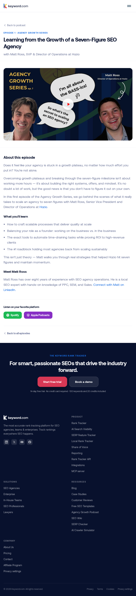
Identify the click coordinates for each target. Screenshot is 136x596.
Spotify (15, 315)
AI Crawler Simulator (83, 530)
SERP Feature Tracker (84, 435)
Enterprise (9, 494)
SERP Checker (80, 524)
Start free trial (52, 381)
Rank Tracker (79, 423)
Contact (8, 559)
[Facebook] (30, 442)
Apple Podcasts (40, 315)
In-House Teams (13, 500)
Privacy (90, 589)
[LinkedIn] (6, 442)
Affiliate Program (13, 565)
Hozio (43, 207)
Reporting (77, 453)
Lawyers (8, 512)
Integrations (78, 465)
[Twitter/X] (14, 442)
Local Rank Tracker (82, 441)
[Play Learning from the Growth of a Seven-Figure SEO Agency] (68, 104)
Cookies (110, 589)
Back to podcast (16, 25)
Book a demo (84, 381)
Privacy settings (12, 571)
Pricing (7, 553)
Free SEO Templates (83, 506)
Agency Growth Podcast (85, 512)
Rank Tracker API (81, 459)
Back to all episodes (18, 333)
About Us (9, 547)
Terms (100, 589)
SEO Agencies (12, 488)
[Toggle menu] (129, 6)
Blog (74, 488)
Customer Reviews (82, 500)
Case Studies (79, 494)
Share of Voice (80, 447)
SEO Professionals (14, 506)
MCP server (78, 471)
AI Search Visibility (82, 429)
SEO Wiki (77, 518)
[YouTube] (22, 442)
